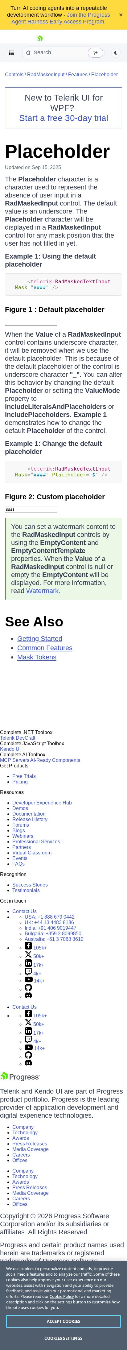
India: (50, 928)
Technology (25, 1132)
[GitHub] (28, 989)
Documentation (29, 813)
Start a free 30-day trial (63, 118)
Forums (20, 825)
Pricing (20, 781)
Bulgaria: (53, 933)
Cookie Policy (62, 1296)
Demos (20, 808)
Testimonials (26, 890)
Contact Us (24, 911)
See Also (34, 621)
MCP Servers (14, 760)
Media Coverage (30, 1149)
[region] (63, 1305)
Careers (21, 1154)
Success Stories (30, 884)
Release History (29, 819)
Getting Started (39, 638)
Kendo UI (10, 749)
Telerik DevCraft (17, 738)
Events (19, 858)
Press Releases (29, 1143)
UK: (49, 922)
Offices (19, 1160)
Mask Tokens (36, 657)
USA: (50, 917)
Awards (20, 1138)
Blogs (18, 830)
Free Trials (24, 776)
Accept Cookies (63, 1321)
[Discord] (28, 996)
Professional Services (36, 841)
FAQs (18, 863)
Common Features (44, 648)
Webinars (22, 836)
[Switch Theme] (116, 53)
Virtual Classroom (31, 852)
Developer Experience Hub (42, 802)
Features (78, 74)
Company (23, 1127)
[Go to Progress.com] (20, 1079)
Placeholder (104, 74)
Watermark (42, 591)
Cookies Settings (63, 1338)
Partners (21, 847)
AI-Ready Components (55, 760)
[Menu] (11, 52)
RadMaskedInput (45, 74)
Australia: (54, 939)
